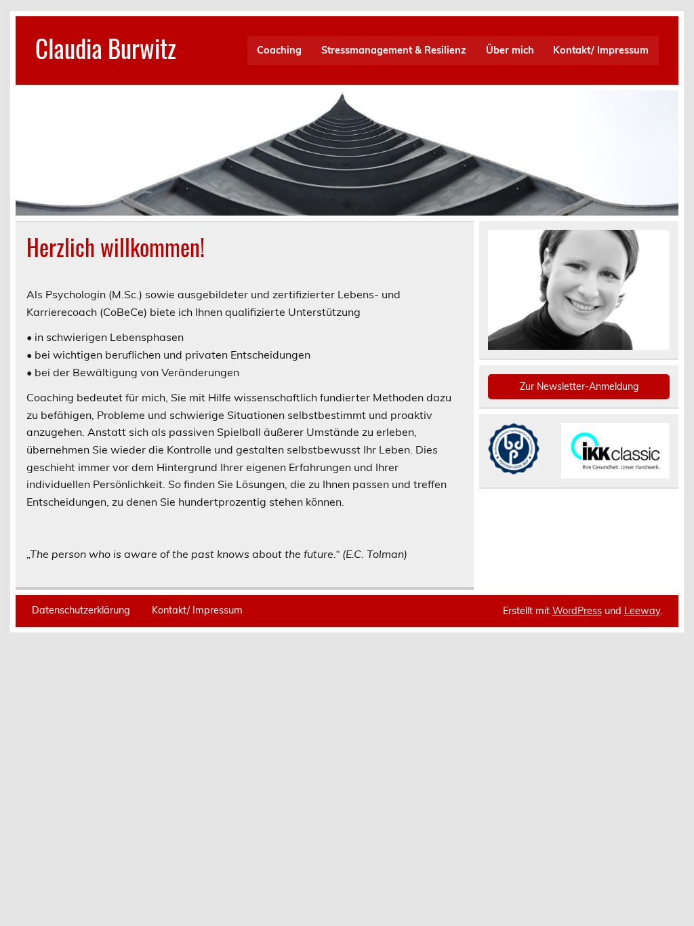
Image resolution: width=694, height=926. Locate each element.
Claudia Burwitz (105, 47)
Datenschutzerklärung (81, 610)
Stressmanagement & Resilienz (393, 50)
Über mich (510, 50)
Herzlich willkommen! (115, 247)
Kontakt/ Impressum (601, 50)
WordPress (577, 611)
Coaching (279, 50)
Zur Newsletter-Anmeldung (579, 386)
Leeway (642, 611)
